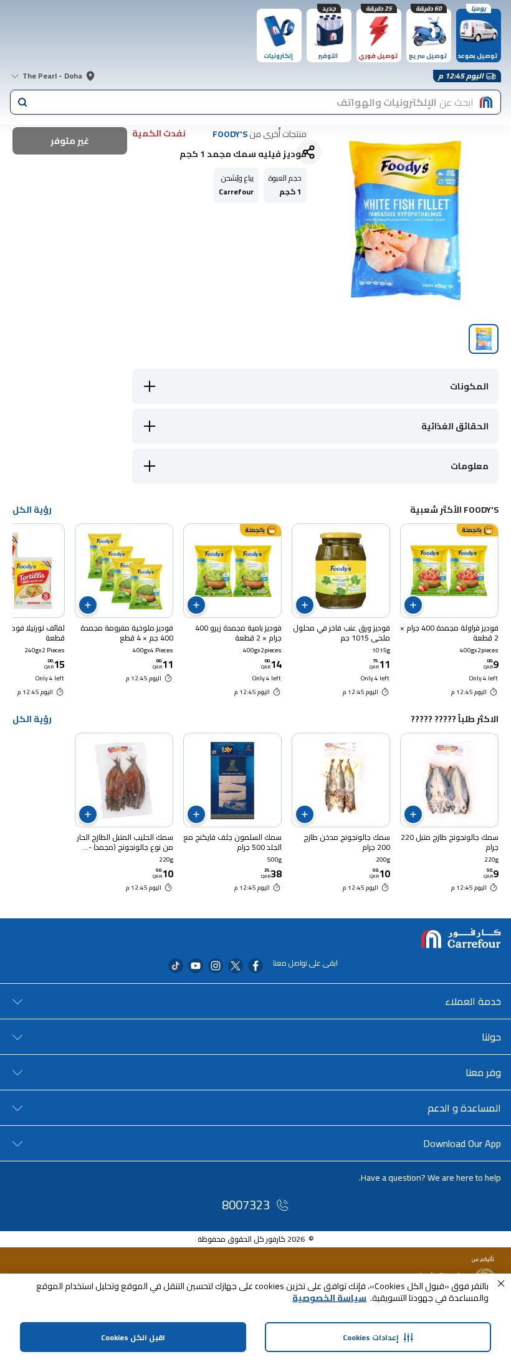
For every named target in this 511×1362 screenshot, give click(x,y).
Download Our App (462, 1143)
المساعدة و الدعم (464, 1107)
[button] (501, 1283)
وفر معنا (483, 1072)
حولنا (491, 1036)
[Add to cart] (413, 605)
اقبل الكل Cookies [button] (133, 1337)
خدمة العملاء (473, 1001)
